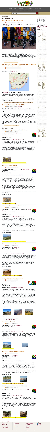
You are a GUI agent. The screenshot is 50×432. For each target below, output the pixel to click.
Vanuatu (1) (39, 133)
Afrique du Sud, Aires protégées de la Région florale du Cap (14, 205)
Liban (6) (39, 84)
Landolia (39, 18)
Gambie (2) (39, 65)
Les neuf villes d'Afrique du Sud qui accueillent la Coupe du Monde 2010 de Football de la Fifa (19, 65)
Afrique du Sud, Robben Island (8, 321)
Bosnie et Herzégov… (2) (44, 45)
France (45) (39, 64)
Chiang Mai (27, 427)
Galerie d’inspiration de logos (6, 426)
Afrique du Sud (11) (44, 33)
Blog (12, 8)
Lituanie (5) (43, 85)
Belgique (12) (39, 41)
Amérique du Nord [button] (30, 8)
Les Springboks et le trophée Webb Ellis (13, 104)
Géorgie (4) (43, 65)
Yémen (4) (39, 136)
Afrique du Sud (19, 22)
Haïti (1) (43, 69)
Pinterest (39, 425)
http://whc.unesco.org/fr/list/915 (17, 395)
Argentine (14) (44, 36)
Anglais (25, 109)
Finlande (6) (43, 63)
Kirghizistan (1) (44, 81)
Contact (3, 423)
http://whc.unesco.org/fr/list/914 (17, 360)
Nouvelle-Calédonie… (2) (44, 98)
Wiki (14, 425)
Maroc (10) (39, 90)
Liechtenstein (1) (39, 85)
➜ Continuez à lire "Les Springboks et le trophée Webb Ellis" (11, 125)
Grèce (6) (43, 66)
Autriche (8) (39, 39)
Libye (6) (43, 84)
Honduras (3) (39, 70)
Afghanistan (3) (39, 32)
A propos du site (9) (39, 31)
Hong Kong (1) (44, 70)
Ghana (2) (39, 66)
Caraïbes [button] (22, 10)
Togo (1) (43, 129)
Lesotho (8, 281)
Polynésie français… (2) (39, 107)
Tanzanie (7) (39, 128)
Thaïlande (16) (39, 129)
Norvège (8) (39, 98)
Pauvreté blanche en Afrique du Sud (12, 20)
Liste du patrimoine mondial (29, 423)
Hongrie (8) (39, 71)
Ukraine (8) (39, 132)
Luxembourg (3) (39, 86)
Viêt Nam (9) (43, 135)
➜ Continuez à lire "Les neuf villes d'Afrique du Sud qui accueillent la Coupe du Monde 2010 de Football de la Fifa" (18, 102)
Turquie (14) (43, 131)
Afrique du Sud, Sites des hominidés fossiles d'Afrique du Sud (14, 385)
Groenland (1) (39, 67)
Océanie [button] (38, 10)
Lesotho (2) (39, 83)
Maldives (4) (43, 88)
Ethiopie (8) (39, 63)
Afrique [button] (15, 8)
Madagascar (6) (39, 87)
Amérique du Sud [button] (38, 8)
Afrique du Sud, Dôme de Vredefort (9, 165)
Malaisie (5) (43, 87)
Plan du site (16, 426)
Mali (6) (39, 89)
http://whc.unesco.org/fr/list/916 (17, 331)
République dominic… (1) (39, 112)
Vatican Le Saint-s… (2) (44, 134)
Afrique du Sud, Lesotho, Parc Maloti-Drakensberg (12, 278)
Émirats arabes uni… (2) (39, 59)
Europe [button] (26, 10)
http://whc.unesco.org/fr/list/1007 (17, 216)
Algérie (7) (43, 34)
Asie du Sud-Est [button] (16, 10)
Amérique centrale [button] (21, 8)
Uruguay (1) (43, 132)
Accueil (9, 8)
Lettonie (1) (43, 83)
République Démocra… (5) (44, 110)
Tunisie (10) (43, 130)
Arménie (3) (39, 38)
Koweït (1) (39, 82)
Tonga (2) (39, 130)
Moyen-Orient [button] (32, 10)
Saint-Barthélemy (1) (44, 116)
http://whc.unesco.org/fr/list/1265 (17, 139)
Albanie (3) (39, 34)
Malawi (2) (39, 88)
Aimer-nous (39, 424)
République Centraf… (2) (39, 110)
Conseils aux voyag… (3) (39, 53)
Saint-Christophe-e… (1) (40, 118)
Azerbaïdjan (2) (44, 39)
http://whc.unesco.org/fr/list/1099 (17, 253)
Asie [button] (11, 10)
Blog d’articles (27, 425)
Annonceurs (3, 425)
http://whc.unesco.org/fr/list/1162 (17, 174)
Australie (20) (44, 38)
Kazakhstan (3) (44, 80)
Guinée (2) (43, 68)
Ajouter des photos (16, 423)
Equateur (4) (43, 59)
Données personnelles (5, 427)
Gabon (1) (43, 64)
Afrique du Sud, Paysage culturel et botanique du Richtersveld (15, 130)
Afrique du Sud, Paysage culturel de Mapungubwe (12, 243)
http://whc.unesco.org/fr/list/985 (17, 287)
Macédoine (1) (44, 86)
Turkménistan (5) (40, 131)
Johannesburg (5, 92)
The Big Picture (8, 24)
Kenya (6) (39, 81)
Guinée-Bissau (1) (40, 69)
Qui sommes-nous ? (4, 424)
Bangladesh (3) (44, 40)
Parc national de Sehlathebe (9, 319)
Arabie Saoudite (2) (39, 37)
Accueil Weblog (6, 16)
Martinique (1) (44, 90)
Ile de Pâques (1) (44, 71)
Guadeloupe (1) (44, 67)
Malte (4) (43, 89)
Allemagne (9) (39, 35)
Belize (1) (43, 41)
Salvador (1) (43, 119)
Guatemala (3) (39, 68)
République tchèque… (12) (44, 112)
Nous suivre (39, 423)
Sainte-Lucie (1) (39, 119)
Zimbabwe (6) (44, 136)
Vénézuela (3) (39, 135)
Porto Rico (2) (44, 107)
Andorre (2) (43, 35)
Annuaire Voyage (28, 424)
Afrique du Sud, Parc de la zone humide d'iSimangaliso (13, 351)
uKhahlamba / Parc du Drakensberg (10, 318)
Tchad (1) (43, 128)
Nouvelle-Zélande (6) (40, 100)
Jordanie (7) (39, 80)
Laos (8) (43, 82)
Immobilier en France (28, 426)
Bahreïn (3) (39, 40)
